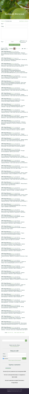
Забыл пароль (11, 360)
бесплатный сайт (15, 391)
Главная (3, 21)
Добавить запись (24, 21)
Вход (18, 346)
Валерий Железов (14, 13)
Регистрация (13, 346)
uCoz (21, 391)
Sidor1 (12, 51)
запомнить (6, 358)
